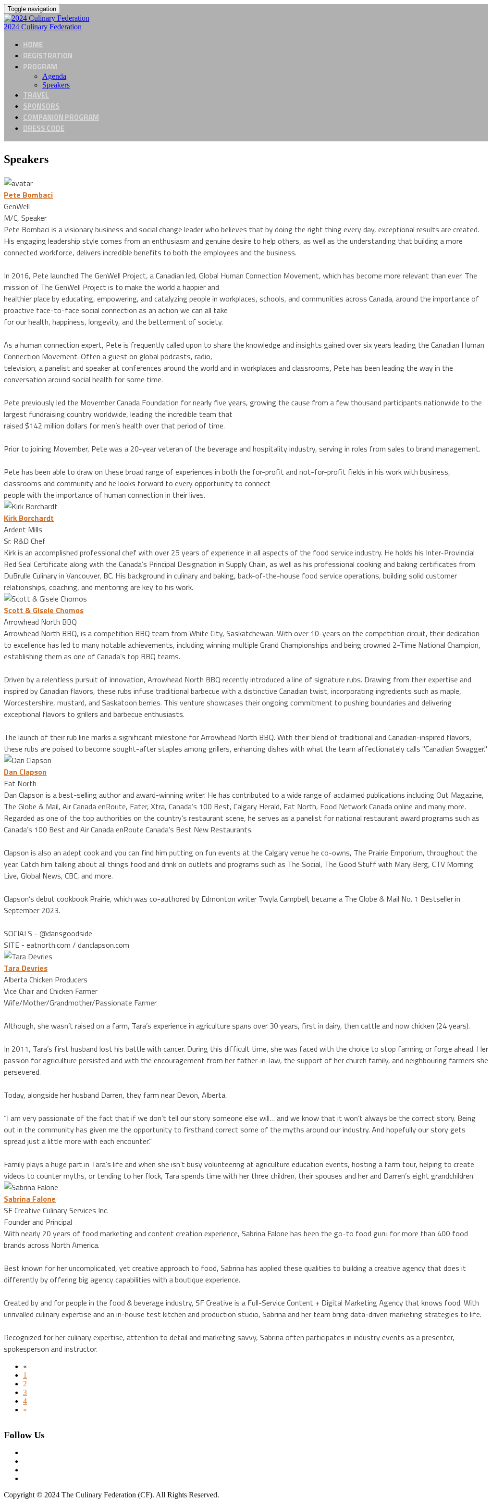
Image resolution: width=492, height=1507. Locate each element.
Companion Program (61, 117)
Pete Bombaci (28, 195)
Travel (36, 94)
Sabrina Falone (30, 1199)
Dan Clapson (25, 772)
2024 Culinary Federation (43, 27)
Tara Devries (26, 968)
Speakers (56, 85)
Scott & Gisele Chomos (44, 610)
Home (33, 44)
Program (40, 66)
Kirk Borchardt (29, 518)
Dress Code (43, 128)
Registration (48, 55)
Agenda (54, 76)
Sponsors (41, 106)
